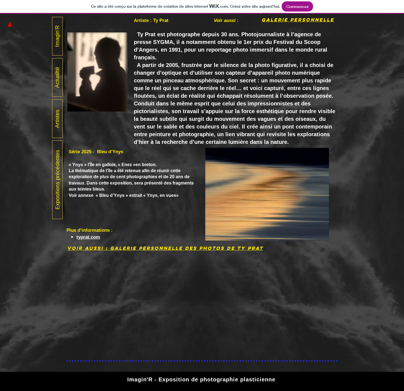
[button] (10, 24)
